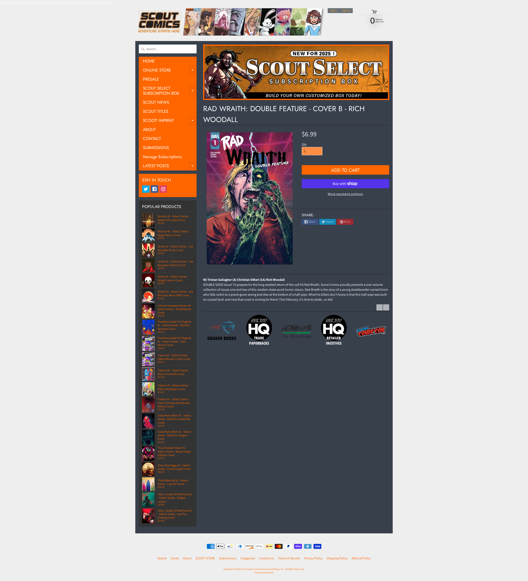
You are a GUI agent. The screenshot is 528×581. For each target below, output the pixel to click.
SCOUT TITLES (155, 111)
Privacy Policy (313, 558)
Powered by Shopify (264, 572)
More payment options (345, 194)
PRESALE (151, 79)
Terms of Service (289, 558)
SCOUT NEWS (156, 102)
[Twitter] (146, 189)
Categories (247, 558)
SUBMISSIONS (156, 148)
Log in (333, 10)
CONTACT (152, 139)
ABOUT (149, 130)
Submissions (228, 558)
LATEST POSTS (170, 167)
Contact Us (266, 558)
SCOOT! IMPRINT (170, 121)
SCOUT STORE (205, 558)
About (187, 558)
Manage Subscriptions (162, 157)
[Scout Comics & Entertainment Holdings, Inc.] (230, 23)
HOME (149, 61)
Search (162, 558)
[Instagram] (163, 189)
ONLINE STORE (170, 71)
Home (175, 558)
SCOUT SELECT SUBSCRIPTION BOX (170, 91)
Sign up (346, 10)
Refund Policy (361, 558)
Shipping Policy (337, 558)
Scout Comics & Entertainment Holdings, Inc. (262, 569)
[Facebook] (154, 189)
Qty (304, 144)
